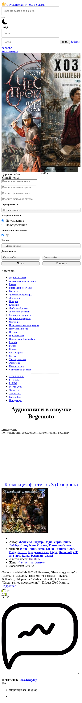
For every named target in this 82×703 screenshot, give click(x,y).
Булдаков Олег (38, 552)
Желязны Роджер (31, 542)
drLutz (22, 552)
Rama (26, 555)
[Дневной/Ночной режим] (5, 23)
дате (14, 429)
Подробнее (9, 586)
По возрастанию (16, 225)
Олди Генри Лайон (57, 542)
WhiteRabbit (28, 548)
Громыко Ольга (60, 545)
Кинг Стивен (38, 545)
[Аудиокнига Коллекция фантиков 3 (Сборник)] (25, 532)
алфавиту (63, 432)
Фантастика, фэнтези (31, 562)
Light (53, 552)
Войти (64, 41)
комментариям (48, 432)
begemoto (37, 555)
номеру (6, 429)
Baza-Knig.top (27, 680)
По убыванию (15, 220)
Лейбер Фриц (18, 545)
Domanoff (65, 552)
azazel (49, 555)
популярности (11, 432)
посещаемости (29, 432)
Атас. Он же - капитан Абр (56, 548)
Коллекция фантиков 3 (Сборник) (41, 484)
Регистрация (10, 51)
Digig (12, 552)
